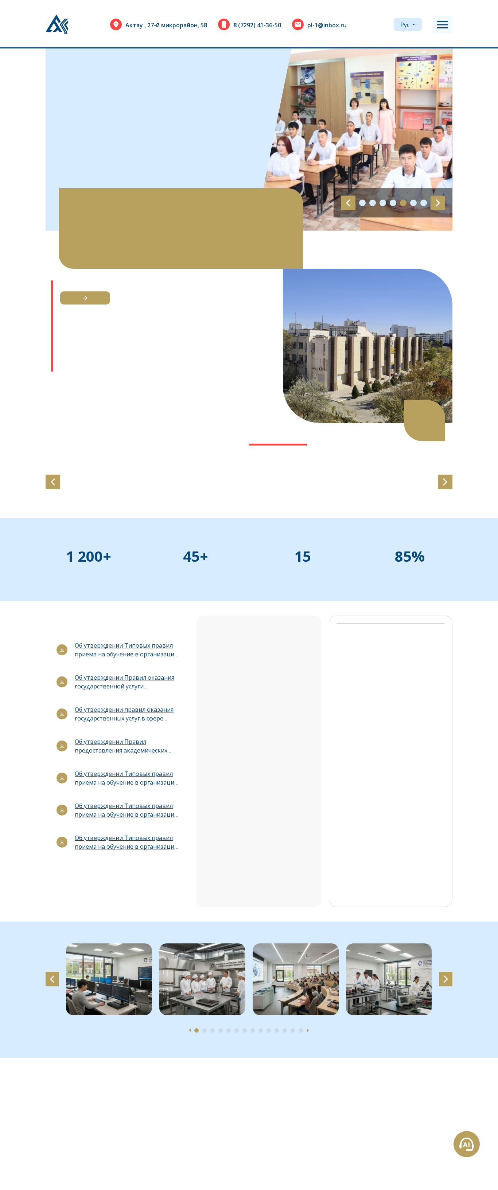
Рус (405, 25)
